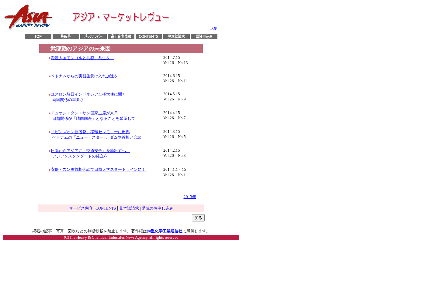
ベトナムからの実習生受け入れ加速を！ (86, 76)
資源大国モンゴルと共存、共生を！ (82, 58)
